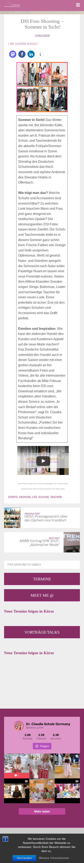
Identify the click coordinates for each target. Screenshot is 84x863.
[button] (12, 54)
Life (34, 497)
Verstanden (24, 858)
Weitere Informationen (54, 858)
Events (13, 497)
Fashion (24, 497)
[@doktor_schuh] (19, 726)
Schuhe (43, 497)
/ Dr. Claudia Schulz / (23, 43)
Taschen (56, 497)
